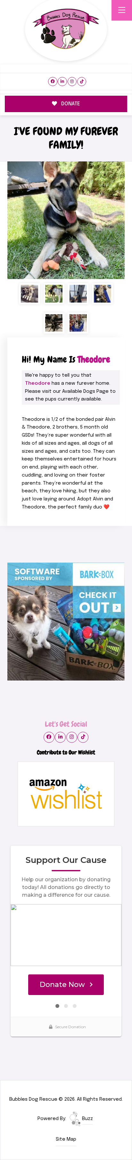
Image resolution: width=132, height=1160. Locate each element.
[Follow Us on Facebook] (52, 81)
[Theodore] (66, 220)
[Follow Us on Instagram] (72, 81)
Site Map (66, 1139)
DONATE (70, 104)
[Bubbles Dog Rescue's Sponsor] (66, 621)
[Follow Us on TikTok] (82, 81)
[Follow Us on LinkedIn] (62, 81)
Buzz (87, 1118)
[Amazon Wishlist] (66, 794)
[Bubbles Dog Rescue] (66, 29)
